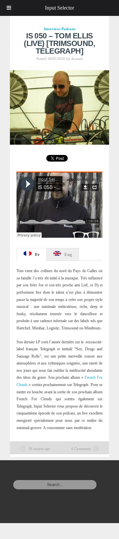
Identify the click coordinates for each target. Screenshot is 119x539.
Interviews (52, 29)
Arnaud (77, 59)
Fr (37, 254)
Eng (68, 254)
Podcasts (68, 29)
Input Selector (59, 8)
